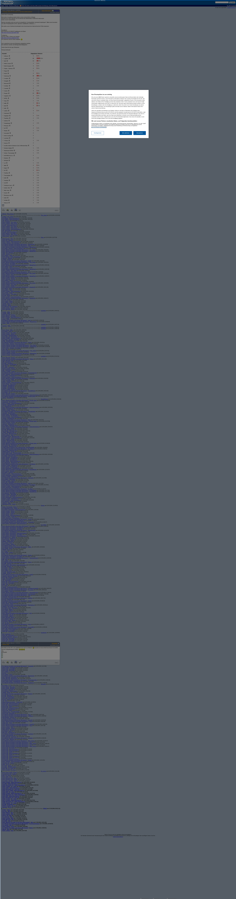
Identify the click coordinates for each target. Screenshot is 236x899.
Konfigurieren (97, 132)
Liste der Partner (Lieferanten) (98, 127)
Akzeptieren (139, 132)
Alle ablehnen (125, 132)
